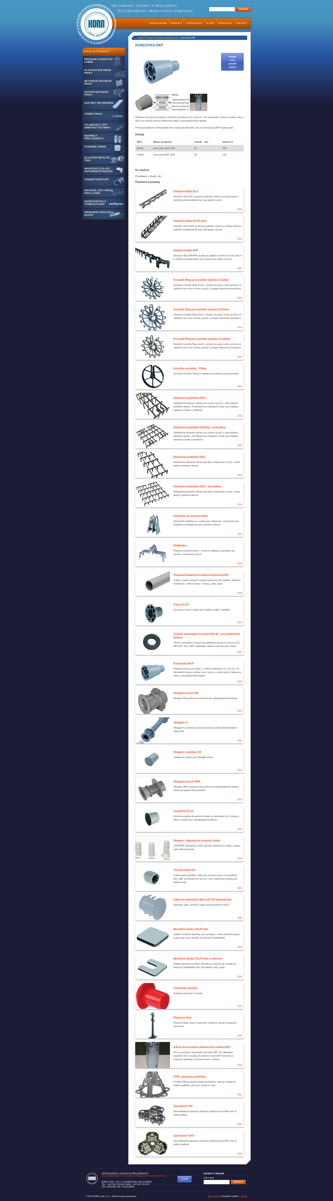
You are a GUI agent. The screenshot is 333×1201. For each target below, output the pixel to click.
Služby (210, 23)
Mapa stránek (214, 1196)
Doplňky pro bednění (98, 103)
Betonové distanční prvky (98, 82)
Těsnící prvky (93, 113)
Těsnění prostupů (96, 179)
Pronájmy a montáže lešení (98, 60)
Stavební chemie (95, 146)
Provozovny (225, 23)
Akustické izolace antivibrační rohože (98, 170)
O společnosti (194, 23)
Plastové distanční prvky (97, 71)
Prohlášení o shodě (146, 176)
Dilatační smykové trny (97, 159)
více (239, 208)
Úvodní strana (158, 23)
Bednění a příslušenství (93, 137)
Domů (140, 38)
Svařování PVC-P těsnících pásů (95, 203)
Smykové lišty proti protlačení (98, 192)
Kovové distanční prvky (96, 93)
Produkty (176, 23)
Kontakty (241, 23)
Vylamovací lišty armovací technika (97, 126)
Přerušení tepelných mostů (98, 213)
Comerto (243, 1196)
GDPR (184, 1179)
